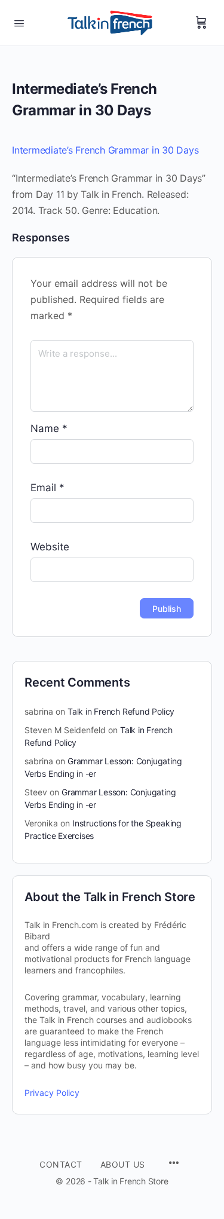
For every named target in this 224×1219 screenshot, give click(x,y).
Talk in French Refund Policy (120, 711)
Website (49, 547)
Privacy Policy (51, 1093)
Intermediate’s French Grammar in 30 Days (105, 150)
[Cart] (201, 22)
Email (47, 488)
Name (48, 428)
